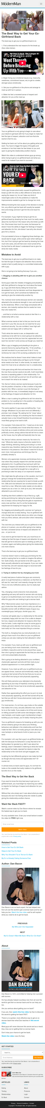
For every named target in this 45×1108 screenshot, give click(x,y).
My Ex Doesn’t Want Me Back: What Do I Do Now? (22, 935)
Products (27, 1091)
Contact (26, 1097)
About (26, 1088)
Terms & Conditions (22, 1103)
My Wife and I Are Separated (22, 927)
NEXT (22, 932)
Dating (4, 1088)
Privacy (13, 1103)
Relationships (6, 1094)
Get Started (38, 1057)
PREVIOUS (22, 923)
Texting (4, 1091)
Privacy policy (17, 836)
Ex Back (4, 1097)
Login (26, 1094)
